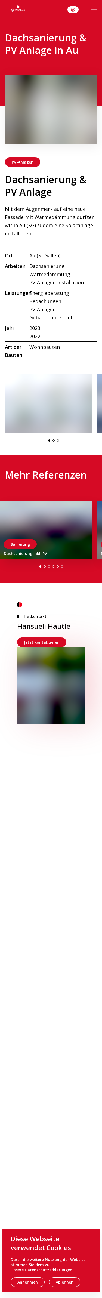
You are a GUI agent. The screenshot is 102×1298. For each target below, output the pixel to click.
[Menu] (94, 9)
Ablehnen (64, 1282)
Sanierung (20, 544)
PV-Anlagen (22, 162)
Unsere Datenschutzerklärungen (41, 1269)
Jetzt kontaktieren (42, 642)
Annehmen (27, 1282)
